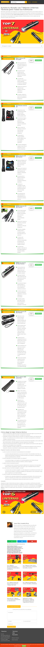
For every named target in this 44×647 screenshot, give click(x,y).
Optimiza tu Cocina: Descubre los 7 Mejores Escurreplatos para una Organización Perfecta (28, 600)
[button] (12, 541)
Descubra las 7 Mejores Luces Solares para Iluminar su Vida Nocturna (13, 599)
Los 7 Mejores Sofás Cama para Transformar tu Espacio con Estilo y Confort (30, 567)
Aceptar (24, 645)
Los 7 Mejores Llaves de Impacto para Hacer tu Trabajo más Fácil (12, 584)
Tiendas (29, 2)
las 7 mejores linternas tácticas (18, 14)
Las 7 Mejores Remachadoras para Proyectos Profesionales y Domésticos (13, 567)
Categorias (34, 2)
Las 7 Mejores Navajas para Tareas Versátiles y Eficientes (30, 583)
